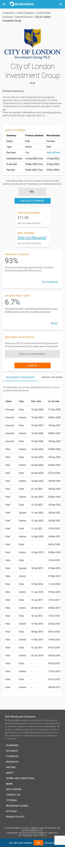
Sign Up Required (55, 152)
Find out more (50, 843)
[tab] (20, 377)
